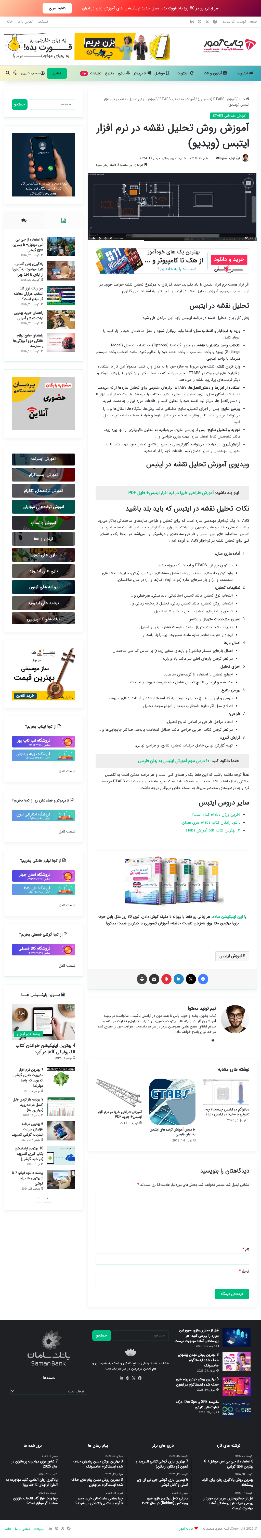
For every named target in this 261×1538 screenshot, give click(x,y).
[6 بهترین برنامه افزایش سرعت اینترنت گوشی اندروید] (61, 1130)
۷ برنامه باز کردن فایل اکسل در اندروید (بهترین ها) (28, 1105)
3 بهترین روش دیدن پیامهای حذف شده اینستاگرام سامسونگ (198, 1360)
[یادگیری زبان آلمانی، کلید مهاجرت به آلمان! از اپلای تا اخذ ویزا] (61, 270)
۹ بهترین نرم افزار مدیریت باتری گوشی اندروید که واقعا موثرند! (28, 1078)
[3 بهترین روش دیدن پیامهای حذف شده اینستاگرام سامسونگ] (237, 1361)
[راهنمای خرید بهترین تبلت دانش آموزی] (61, 319)
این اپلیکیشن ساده (228, 917)
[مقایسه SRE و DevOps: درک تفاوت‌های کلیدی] (237, 1408)
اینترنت (183, 73)
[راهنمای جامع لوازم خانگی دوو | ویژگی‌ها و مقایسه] (61, 342)
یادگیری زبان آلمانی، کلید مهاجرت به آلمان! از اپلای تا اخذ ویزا (27, 269)
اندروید (243, 73)
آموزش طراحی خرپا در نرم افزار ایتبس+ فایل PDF (171, 492)
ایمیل (244, 1271)
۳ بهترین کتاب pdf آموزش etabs (212, 830)
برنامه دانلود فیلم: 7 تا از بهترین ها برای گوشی (27, 1178)
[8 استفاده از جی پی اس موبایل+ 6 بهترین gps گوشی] (61, 246)
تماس (57, 73)
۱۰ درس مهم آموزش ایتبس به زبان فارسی (173, 760)
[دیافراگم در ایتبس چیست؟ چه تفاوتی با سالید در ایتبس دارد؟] (226, 1092)
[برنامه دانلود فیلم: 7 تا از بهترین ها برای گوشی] (61, 1179)
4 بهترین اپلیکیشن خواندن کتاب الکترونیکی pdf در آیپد (45, 1048)
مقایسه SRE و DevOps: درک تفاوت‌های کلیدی (197, 1404)
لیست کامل (67, 771)
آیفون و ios (213, 73)
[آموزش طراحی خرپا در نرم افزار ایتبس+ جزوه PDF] (119, 1093)
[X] (133, 1378)
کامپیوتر (141, 73)
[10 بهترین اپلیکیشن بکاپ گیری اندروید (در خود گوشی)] (61, 1155)
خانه (9, 21)
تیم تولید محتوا (230, 158)
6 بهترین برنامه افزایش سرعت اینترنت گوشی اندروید (27, 1129)
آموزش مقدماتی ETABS (177, 99)
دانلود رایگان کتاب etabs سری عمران (211, 823)
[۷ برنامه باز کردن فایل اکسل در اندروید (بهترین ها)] (61, 1106)
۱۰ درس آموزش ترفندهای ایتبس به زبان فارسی (172, 1132)
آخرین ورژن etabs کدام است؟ (216, 815)
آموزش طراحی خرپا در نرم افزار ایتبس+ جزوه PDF (120, 1114)
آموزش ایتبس (230, 956)
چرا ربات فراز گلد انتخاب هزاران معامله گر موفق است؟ (28, 294)
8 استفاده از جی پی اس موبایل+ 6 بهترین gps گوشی (27, 245)
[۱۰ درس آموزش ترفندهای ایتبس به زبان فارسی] (172, 1102)
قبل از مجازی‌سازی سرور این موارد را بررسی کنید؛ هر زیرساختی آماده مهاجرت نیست (197, 1336)
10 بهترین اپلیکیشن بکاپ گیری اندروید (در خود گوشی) (29, 1154)
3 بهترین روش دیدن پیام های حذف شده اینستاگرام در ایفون (197, 1381)
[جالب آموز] (228, 45)
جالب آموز (186, 1528)
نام (245, 1249)
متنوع (109, 73)
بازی (122, 73)
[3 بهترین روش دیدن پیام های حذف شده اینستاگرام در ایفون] (237, 1386)
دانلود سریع (57, 8)
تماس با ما (25, 21)
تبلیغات (43, 21)
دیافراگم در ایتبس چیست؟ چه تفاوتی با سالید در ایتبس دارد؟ (227, 1112)
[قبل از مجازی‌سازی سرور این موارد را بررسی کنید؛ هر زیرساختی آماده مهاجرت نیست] (237, 1337)
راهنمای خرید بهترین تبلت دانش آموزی (28, 315)
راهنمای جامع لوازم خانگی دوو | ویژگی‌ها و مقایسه (28, 341)
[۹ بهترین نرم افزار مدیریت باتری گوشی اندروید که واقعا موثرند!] (61, 1076)
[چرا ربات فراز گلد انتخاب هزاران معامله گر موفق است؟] (61, 295)
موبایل (160, 73)
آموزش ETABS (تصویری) (217, 99)
